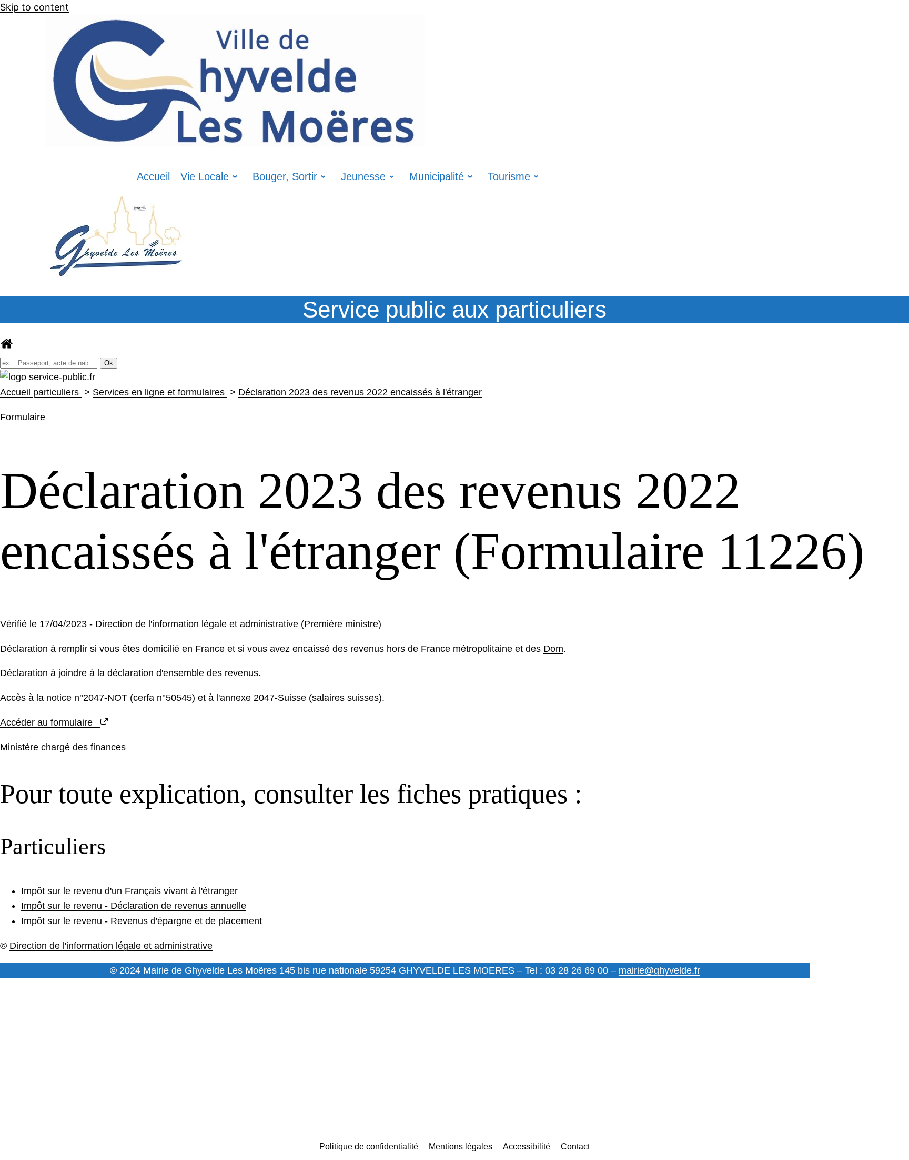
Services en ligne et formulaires (160, 392)
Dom (553, 648)
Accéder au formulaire (50, 722)
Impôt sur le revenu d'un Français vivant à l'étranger (129, 891)
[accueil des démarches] (6, 347)
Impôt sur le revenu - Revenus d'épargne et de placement (141, 921)
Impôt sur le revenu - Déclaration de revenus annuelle (133, 905)
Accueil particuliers (41, 392)
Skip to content (34, 7)
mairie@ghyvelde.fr (659, 970)
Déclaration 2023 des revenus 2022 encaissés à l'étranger (360, 392)
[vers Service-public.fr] (47, 377)
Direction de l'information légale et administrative (111, 945)
